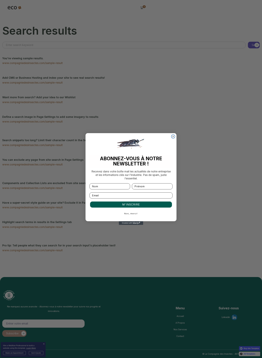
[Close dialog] (173, 136)
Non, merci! (131, 213)
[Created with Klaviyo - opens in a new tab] (131, 223)
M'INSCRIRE (131, 204)
